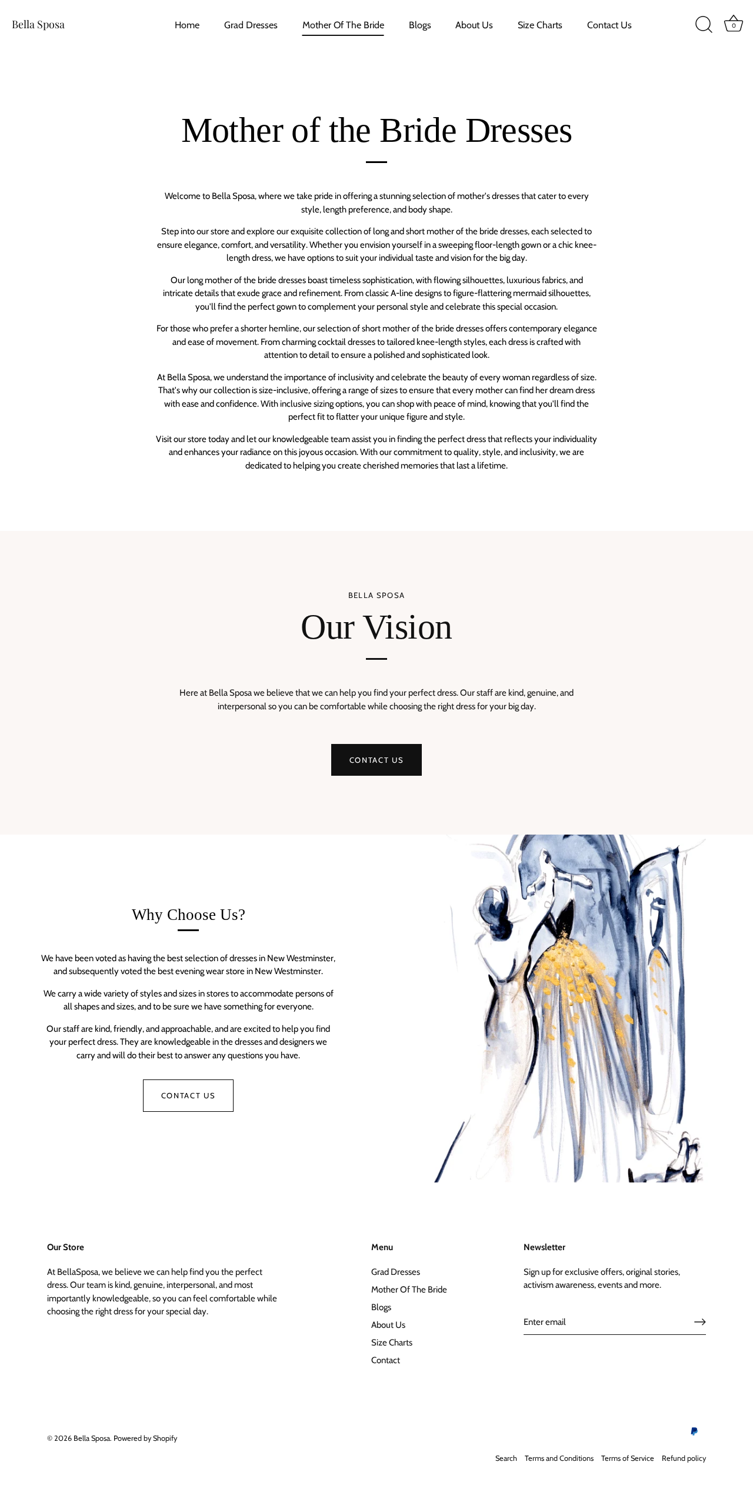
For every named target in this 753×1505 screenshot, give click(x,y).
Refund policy (684, 1458)
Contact (385, 1360)
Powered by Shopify (145, 1438)
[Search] (704, 25)
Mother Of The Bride (343, 25)
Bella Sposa (38, 24)
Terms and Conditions (559, 1458)
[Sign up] (700, 1322)
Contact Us (609, 25)
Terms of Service (627, 1458)
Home (187, 25)
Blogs (420, 25)
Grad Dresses (251, 25)
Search (506, 1458)
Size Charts (540, 25)
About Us (474, 25)
